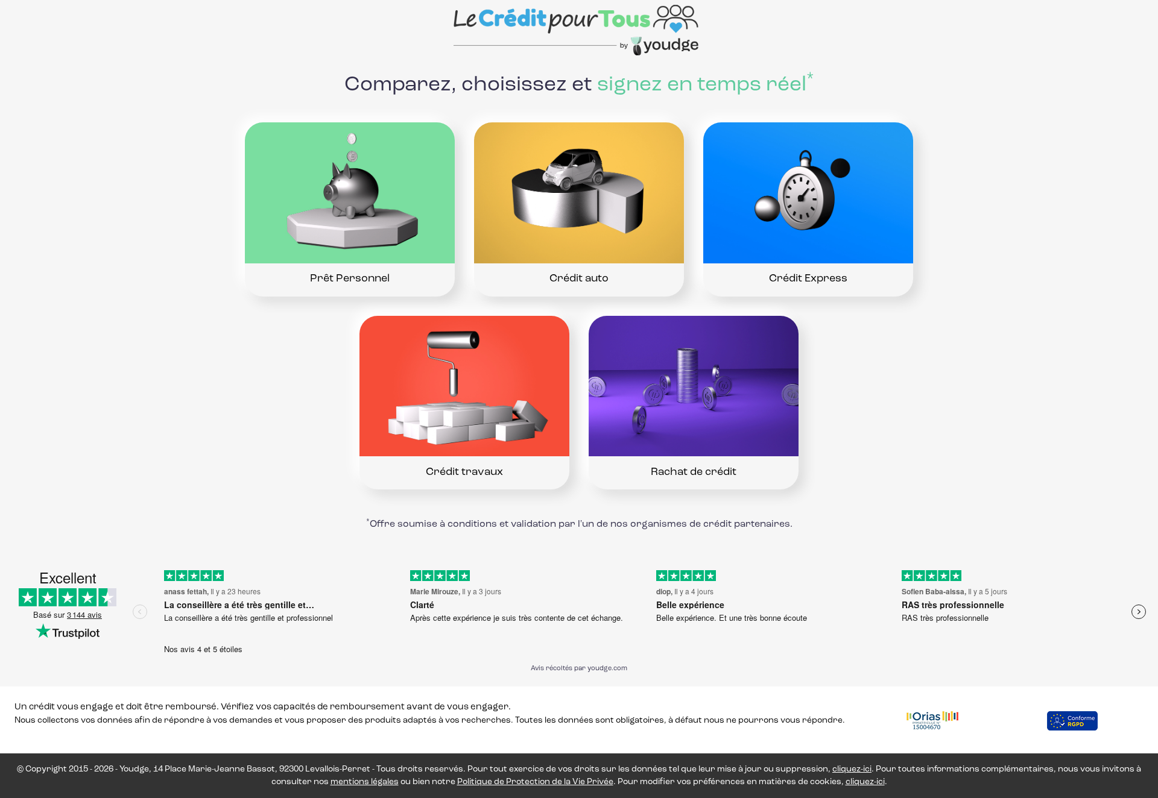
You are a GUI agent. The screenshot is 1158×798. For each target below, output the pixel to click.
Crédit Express (808, 279)
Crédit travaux (464, 472)
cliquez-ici (852, 769)
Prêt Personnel (350, 279)
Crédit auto (579, 279)
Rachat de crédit (693, 472)
